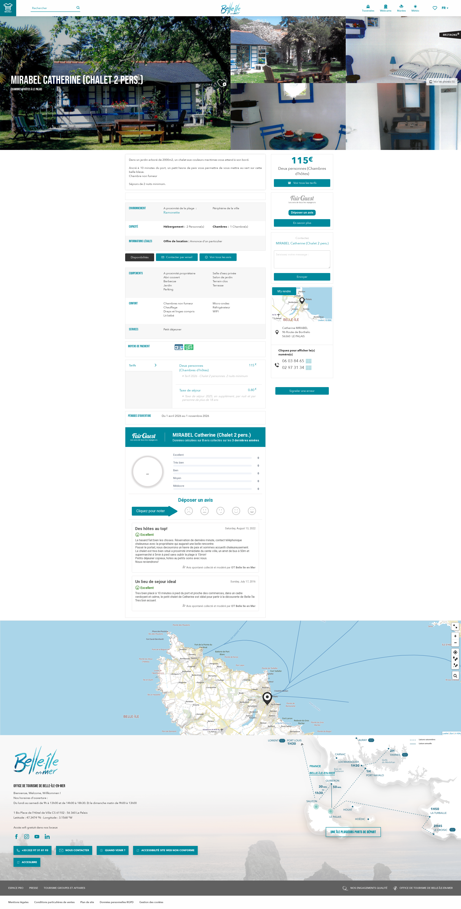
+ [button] (455, 636)
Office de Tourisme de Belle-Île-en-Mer (39, 786)
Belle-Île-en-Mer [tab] (322, 773)
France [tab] (315, 766)
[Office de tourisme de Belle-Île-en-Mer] (36, 760)
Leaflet (321, 320)
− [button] (455, 642)
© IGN (328, 320)
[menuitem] (231, 8)
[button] (445, 8)
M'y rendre (284, 291)
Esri (451, 733)
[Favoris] (435, 8)
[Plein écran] (455, 626)
